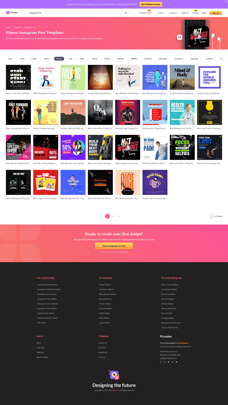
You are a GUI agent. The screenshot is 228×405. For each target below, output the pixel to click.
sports (46, 59)
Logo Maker (104, 323)
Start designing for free (114, 246)
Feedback (102, 352)
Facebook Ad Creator (47, 294)
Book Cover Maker (169, 284)
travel (21, 59)
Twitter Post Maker (45, 313)
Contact (102, 347)
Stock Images (167, 299)
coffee (34, 59)
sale (70, 59)
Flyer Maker (104, 318)
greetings (194, 59)
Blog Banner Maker (107, 294)
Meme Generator (168, 308)
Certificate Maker (169, 289)
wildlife (134, 59)
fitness (59, 59)
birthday (121, 59)
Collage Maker (167, 318)
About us (102, 343)
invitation (209, 59)
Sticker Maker (167, 303)
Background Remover (171, 323)
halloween (163, 59)
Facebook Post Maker (47, 299)
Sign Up (216, 13)
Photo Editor (167, 313)
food (10, 59)
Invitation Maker (106, 289)
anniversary (178, 59)
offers (82, 59)
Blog (39, 343)
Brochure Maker (168, 294)
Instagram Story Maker (47, 303)
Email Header (105, 284)
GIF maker (41, 323)
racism (94, 59)
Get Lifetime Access (150, 4)
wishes (107, 59)
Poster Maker (105, 303)
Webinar (40, 352)
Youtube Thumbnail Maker (49, 289)
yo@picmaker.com (168, 358)
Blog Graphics (105, 299)
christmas (148, 59)
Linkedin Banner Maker (47, 318)
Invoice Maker (105, 308)
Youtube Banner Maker (47, 284)
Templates (17, 27)
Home (8, 27)
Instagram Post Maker (47, 308)
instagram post (30, 27)
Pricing (195, 13)
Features (185, 13)
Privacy (101, 357)
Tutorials (40, 347)
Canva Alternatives (169, 327)
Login (204, 13)
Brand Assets (42, 357)
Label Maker (104, 313)
